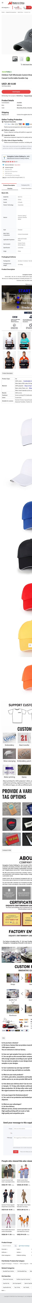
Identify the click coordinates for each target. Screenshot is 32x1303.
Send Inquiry (16, 92)
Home (3, 12)
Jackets (19, 1252)
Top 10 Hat (17, 1287)
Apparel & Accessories (11, 12)
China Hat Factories (8, 1279)
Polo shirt (4, 1249)
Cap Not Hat (6, 1283)
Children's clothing (21, 1255)
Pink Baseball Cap (22, 1271)
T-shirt (18, 1249)
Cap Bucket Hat (7, 1287)
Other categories (6, 1255)
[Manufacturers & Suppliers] (16, 3)
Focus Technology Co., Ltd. (21, 1296)
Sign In (4, 177)
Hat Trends (26, 1287)
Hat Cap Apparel (17, 1283)
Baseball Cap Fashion (8, 1271)
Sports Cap (20, 12)
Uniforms (4, 1252)
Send (15, 1151)
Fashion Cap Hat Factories (23, 1279)
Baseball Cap (27, 12)
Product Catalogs (24, 1246)
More (3, 1290)
